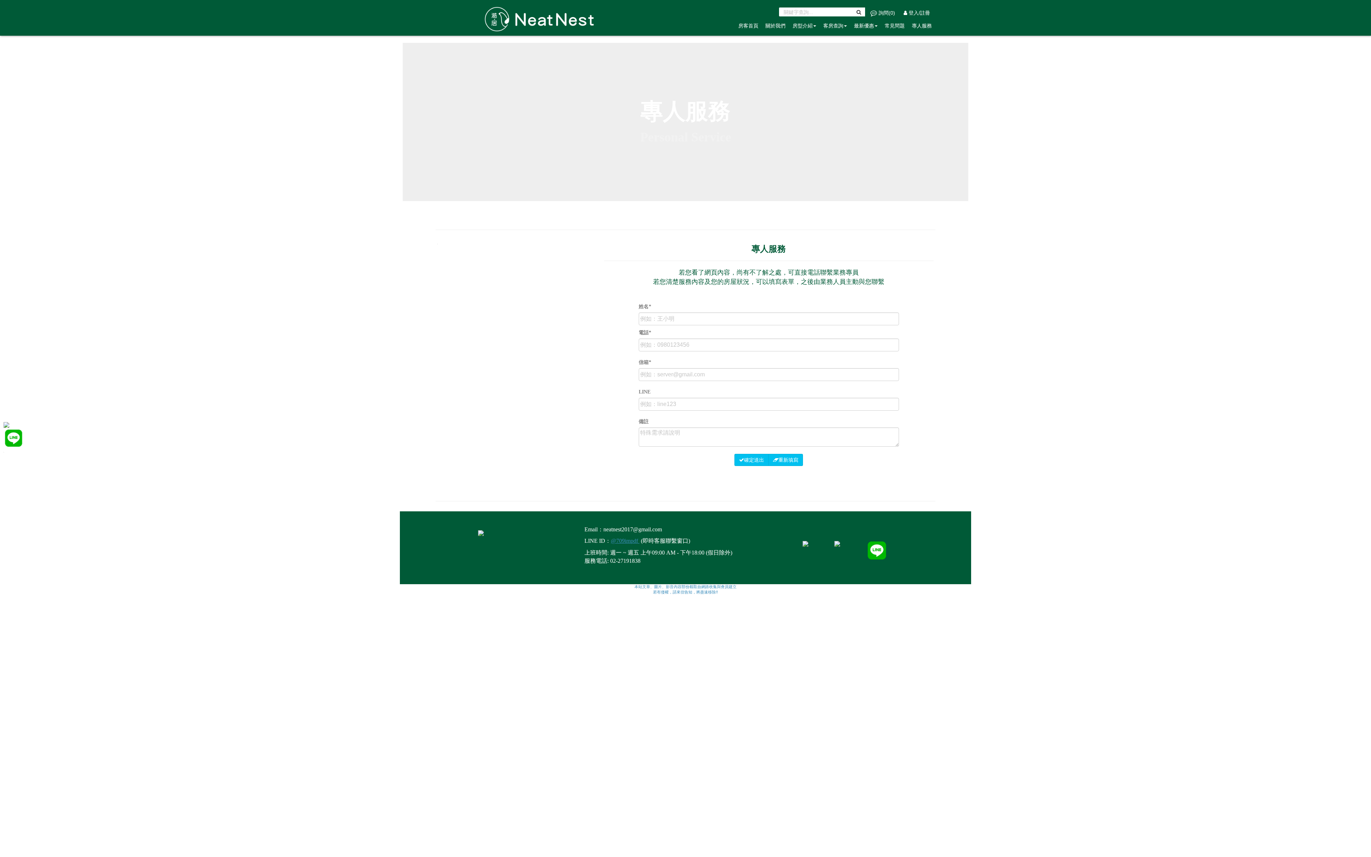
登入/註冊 (918, 13)
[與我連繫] (14, 438)
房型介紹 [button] (803, 26)
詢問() (887, 13)
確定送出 (754, 460)
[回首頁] (6, 424)
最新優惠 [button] (864, 26)
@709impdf (625, 541)
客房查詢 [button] (833, 26)
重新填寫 (788, 460)
